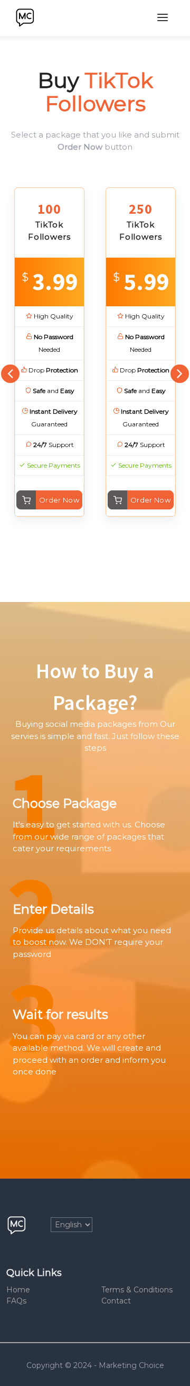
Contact (116, 1301)
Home (18, 1289)
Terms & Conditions (137, 1289)
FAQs (16, 1301)
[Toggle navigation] (162, 18)
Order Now (59, 500)
